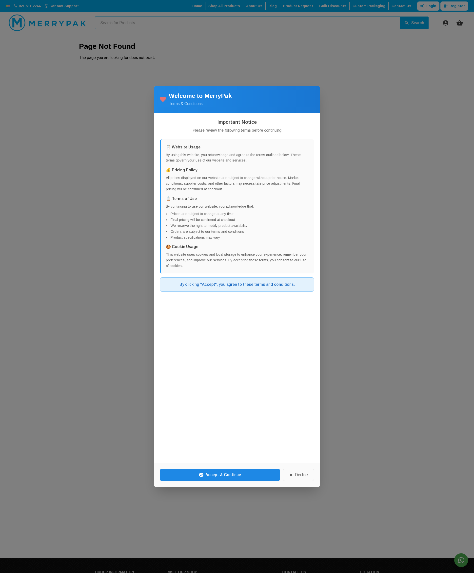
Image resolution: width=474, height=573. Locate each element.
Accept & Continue (223, 475)
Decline (301, 475)
